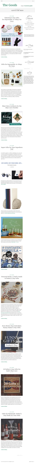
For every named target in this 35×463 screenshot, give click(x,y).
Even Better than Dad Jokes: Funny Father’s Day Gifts (12, 326)
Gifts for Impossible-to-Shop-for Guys (11, 65)
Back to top (31, 461)
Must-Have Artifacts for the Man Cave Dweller (12, 107)
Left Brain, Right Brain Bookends (10, 213)
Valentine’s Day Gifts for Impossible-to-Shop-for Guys (12, 19)
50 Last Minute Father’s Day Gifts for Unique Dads (28, 53)
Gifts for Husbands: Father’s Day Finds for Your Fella (12, 414)
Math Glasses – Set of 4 (15, 242)
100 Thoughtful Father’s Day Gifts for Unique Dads (29, 57)
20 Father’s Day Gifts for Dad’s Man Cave (11, 370)
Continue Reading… (4, 98)
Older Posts (19, 455)
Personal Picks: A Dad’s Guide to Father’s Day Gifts (11, 277)
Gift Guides (12, 62)
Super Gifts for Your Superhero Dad (12, 148)
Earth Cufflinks (3, 184)
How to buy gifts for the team (28, 49)
